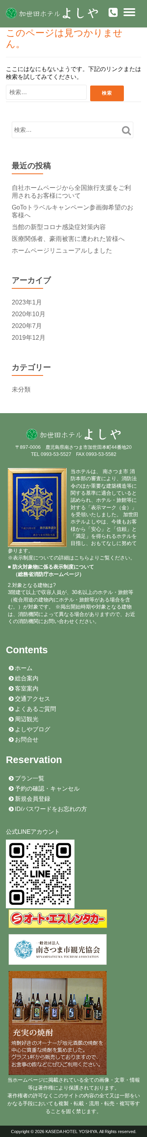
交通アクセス (31, 699)
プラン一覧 (28, 778)
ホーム (23, 668)
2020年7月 (27, 326)
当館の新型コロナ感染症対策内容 (59, 227)
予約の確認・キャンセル (46, 788)
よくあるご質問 (34, 709)
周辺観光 (25, 719)
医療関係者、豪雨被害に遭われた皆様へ (68, 238)
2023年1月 (27, 302)
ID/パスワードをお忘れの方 (50, 809)
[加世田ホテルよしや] (53, 13)
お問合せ (25, 739)
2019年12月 (28, 337)
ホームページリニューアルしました (62, 250)
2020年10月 (28, 314)
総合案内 (25, 678)
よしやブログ (31, 729)
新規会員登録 (31, 799)
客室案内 (25, 688)
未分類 (21, 389)
